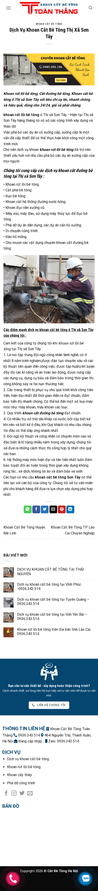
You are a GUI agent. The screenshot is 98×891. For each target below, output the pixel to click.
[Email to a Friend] (53, 509)
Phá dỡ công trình (21, 783)
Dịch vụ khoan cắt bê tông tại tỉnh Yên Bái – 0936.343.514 (52, 616)
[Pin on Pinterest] (62, 509)
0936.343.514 (28, 735)
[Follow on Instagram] (14, 794)
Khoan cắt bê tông (49, 24)
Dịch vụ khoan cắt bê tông (28, 759)
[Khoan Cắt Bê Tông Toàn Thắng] (49, 8)
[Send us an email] (30, 794)
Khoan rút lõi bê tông (24, 767)
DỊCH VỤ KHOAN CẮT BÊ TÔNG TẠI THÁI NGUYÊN (50, 571)
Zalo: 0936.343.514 (63, 741)
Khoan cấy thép (19, 775)
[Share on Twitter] (45, 509)
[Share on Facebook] (36, 509)
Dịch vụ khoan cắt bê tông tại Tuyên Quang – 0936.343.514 (53, 601)
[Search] (90, 7)
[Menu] (8, 7)
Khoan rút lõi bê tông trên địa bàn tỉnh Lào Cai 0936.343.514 (53, 631)
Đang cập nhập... (31, 741)
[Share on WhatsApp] (27, 509)
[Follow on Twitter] (22, 794)
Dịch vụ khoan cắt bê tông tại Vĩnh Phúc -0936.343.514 (49, 586)
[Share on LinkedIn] (70, 509)
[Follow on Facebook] (6, 794)
